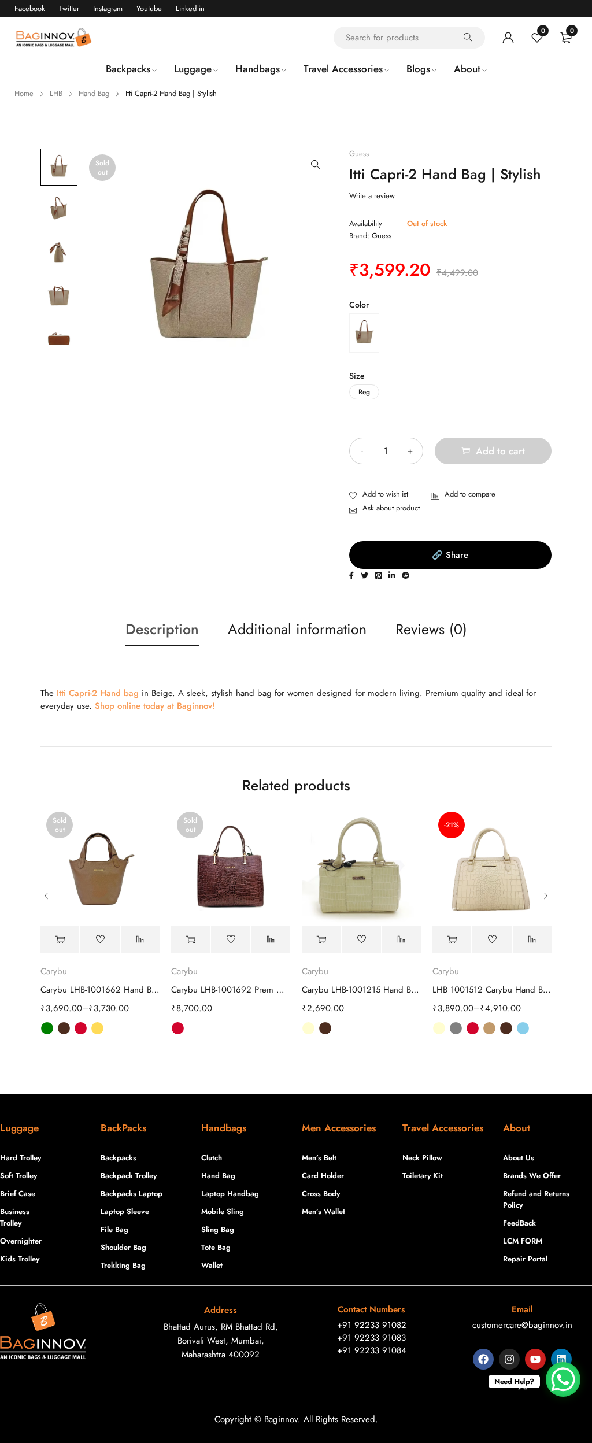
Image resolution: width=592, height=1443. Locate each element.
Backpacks (118, 1157)
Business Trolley (14, 1217)
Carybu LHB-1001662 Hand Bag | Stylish (100, 989)
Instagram (108, 8)
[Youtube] (535, 1359)
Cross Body (321, 1193)
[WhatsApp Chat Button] (563, 1379)
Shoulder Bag (123, 1247)
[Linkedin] (561, 1359)
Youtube (149, 8)
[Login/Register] (508, 37)
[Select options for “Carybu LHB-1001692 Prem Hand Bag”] (190, 939)
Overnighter (21, 1240)
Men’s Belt (319, 1157)
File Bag (114, 1229)
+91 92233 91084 (371, 1350)
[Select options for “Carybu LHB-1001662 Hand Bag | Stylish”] (59, 939)
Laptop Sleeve (125, 1211)
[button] (315, 164)
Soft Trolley (18, 1175)
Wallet (212, 1265)
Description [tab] (162, 629)
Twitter (69, 8)
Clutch (211, 1157)
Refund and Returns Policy (536, 1199)
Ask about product (391, 507)
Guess (359, 154)
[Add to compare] (463, 494)
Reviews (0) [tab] (431, 629)
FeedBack (519, 1223)
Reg (364, 392)
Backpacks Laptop (131, 1193)
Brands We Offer (532, 1175)
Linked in (190, 8)
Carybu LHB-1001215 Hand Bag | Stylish (361, 989)
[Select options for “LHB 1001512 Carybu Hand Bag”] (451, 939)
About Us (518, 1157)
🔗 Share (450, 555)
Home (24, 93)
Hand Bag (94, 93)
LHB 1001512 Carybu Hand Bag (492, 989)
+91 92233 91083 (371, 1337)
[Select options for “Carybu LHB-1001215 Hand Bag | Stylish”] (321, 939)
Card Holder (323, 1175)
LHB (56, 93)
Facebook (29, 8)
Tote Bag (216, 1247)
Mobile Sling (222, 1211)
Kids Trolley (19, 1258)
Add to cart (500, 451)
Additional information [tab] (297, 629)
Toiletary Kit (422, 1175)
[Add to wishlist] (378, 494)
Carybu (53, 971)
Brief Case (17, 1193)
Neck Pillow (422, 1157)
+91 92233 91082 (371, 1325)
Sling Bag (217, 1229)
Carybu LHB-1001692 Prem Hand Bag (230, 989)
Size (357, 376)
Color (359, 304)
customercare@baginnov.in (522, 1325)
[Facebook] (483, 1359)
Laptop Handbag (230, 1193)
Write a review (372, 196)
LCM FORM (522, 1240)
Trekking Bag (123, 1265)
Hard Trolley (20, 1157)
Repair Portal (525, 1258)
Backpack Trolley (129, 1175)
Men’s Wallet (323, 1211)
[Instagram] (509, 1359)
